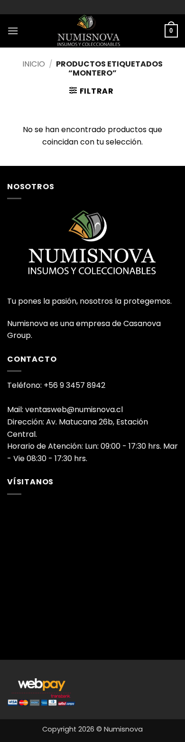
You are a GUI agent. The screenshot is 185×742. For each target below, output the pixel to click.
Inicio (33, 63)
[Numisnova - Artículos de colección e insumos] (92, 31)
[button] (12, 30)
